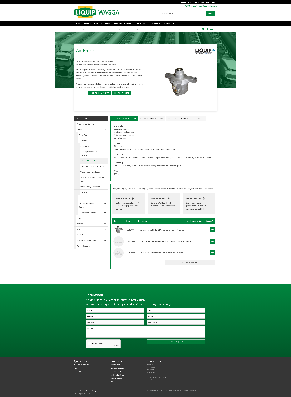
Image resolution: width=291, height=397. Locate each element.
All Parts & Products (81, 365)
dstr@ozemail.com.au (208, 6)
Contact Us (168, 23)
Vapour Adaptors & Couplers (91, 172)
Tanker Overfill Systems (87, 212)
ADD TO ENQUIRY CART (100, 93)
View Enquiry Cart (190, 263)
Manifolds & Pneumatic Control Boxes (92, 179)
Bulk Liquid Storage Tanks (86, 240)
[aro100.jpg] (181, 82)
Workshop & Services (123, 23)
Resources (153, 23)
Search (210, 13)
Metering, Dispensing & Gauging (87, 205)
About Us (141, 23)
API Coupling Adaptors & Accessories (89, 153)
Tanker (102, 29)
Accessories (84, 192)
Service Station (116, 378)
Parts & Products (92, 23)
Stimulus (160, 391)
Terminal (80, 218)
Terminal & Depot (117, 368)
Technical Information (124, 118)
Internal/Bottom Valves (129, 29)
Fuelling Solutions (83, 246)
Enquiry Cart (206, 2)
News (107, 23)
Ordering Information (151, 118)
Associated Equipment (178, 118)
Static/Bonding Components (90, 187)
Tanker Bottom (113, 29)
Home (78, 23)
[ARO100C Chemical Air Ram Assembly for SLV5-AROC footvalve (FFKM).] (118, 241)
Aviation (80, 224)
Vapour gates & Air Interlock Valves (93, 166)
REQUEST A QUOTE (121, 93)
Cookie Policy (91, 391)
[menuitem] (82, 29)
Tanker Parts (115, 365)
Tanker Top (83, 135)
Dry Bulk (80, 235)
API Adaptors (85, 146)
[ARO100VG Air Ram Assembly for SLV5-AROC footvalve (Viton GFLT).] (118, 252)
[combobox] (183, 13)
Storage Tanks (115, 371)
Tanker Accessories (86, 198)
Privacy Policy (79, 391)
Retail (79, 229)
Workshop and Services (85, 124)
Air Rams (142, 29)
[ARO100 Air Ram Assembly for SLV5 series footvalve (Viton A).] (118, 229)
